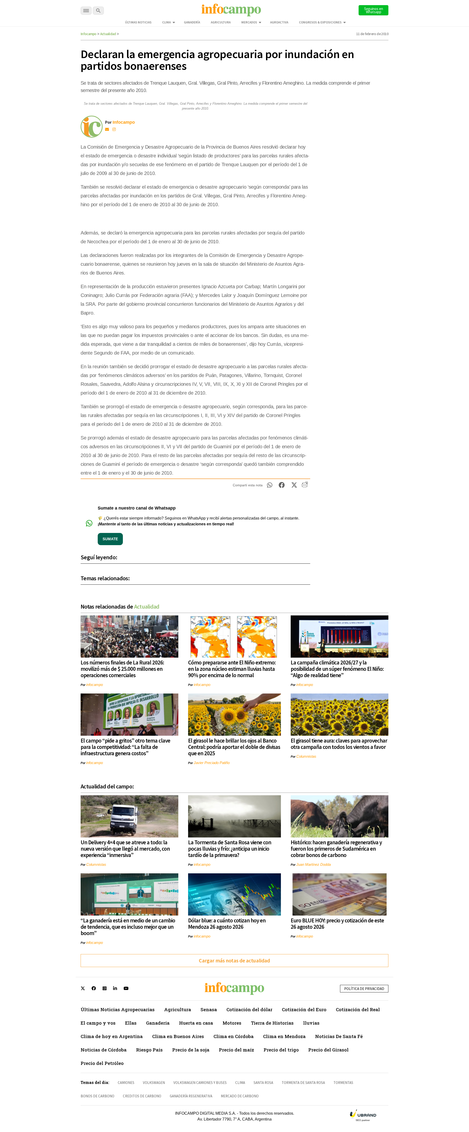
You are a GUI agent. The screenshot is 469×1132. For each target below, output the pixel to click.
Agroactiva (279, 22)
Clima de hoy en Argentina (112, 1036)
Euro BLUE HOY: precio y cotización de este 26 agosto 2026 (337, 923)
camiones (126, 1082)
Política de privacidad (364, 988)
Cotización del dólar (249, 1009)
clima (240, 1082)
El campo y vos (98, 1023)
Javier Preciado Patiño (212, 763)
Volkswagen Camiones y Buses (200, 1082)
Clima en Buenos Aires (178, 1036)
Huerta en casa (196, 1023)
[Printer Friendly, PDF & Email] (305, 486)
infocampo (94, 685)
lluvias (311, 1023)
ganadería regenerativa (191, 1096)
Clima (166, 22)
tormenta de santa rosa (303, 1082)
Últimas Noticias (138, 22)
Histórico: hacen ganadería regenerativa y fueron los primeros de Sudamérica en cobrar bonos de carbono (336, 848)
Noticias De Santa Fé (339, 1036)
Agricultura (221, 22)
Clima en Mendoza (284, 1036)
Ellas (131, 1023)
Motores (232, 1023)
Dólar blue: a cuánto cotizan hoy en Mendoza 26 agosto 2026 (227, 923)
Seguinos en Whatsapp (373, 10)
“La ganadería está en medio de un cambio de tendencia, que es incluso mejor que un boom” (128, 927)
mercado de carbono (240, 1096)
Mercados (249, 22)
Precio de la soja (190, 1050)
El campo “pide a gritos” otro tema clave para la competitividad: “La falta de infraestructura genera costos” (125, 747)
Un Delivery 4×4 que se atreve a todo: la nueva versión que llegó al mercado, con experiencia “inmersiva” (125, 848)
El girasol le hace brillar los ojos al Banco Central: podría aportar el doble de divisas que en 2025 (234, 747)
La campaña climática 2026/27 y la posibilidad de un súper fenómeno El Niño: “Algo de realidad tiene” (337, 669)
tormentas (343, 1082)
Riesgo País (149, 1050)
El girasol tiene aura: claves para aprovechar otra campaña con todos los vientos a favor (339, 743)
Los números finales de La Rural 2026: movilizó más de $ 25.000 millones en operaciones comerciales (122, 669)
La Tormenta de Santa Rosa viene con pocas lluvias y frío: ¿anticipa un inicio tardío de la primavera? (229, 848)
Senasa (209, 1009)
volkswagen (154, 1082)
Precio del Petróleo (102, 1063)
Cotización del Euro (304, 1009)
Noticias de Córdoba (104, 1050)
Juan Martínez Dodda (313, 864)
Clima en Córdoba (233, 1036)
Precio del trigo (281, 1050)
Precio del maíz (236, 1050)
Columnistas (306, 756)
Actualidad (108, 33)
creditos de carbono (142, 1096)
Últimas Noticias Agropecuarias (118, 1009)
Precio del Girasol (328, 1050)
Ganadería (192, 22)
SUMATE (110, 539)
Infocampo (88, 33)
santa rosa (263, 1082)
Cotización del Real (358, 1009)
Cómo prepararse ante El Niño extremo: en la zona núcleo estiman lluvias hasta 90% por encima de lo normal (232, 669)
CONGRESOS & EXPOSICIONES (320, 22)
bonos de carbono (97, 1096)
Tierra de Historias (272, 1023)
